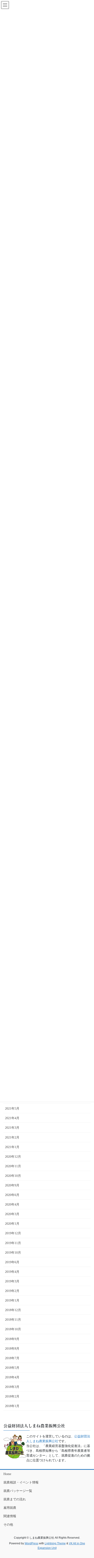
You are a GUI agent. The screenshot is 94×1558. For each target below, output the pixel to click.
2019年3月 (12, 1281)
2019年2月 (12, 1291)
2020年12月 (13, 1156)
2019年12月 (13, 1233)
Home (7, 1474)
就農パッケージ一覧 (17, 1491)
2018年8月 (12, 1348)
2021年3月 (12, 1127)
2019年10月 (13, 1252)
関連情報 (9, 1516)
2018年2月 (12, 1396)
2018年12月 (13, 1310)
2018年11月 (13, 1319)
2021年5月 (12, 1108)
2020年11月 (13, 1166)
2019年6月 (12, 1262)
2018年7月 (12, 1358)
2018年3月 (12, 1387)
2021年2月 (12, 1137)
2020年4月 (12, 1204)
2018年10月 (13, 1329)
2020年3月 (12, 1214)
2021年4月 (12, 1118)
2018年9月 (12, 1339)
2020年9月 (12, 1185)
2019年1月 (12, 1300)
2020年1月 (12, 1223)
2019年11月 (13, 1243)
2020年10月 (13, 1176)
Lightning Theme (55, 1543)
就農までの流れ (14, 1499)
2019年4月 (12, 1271)
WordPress (31, 1543)
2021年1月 (12, 1147)
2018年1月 (12, 1406)
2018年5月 (12, 1367)
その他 (8, 1524)
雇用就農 (9, 1507)
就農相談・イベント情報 (21, 1482)
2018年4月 (12, 1377)
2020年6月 (12, 1195)
